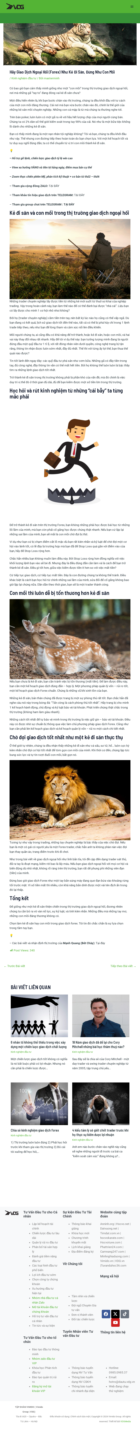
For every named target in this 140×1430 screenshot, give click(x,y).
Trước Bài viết (14, 966)
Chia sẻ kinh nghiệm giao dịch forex (35, 1130)
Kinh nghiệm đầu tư (23, 78)
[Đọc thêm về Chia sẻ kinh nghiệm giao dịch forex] (39, 1103)
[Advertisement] (65, 1194)
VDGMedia (125, 1421)
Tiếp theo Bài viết (123, 966)
